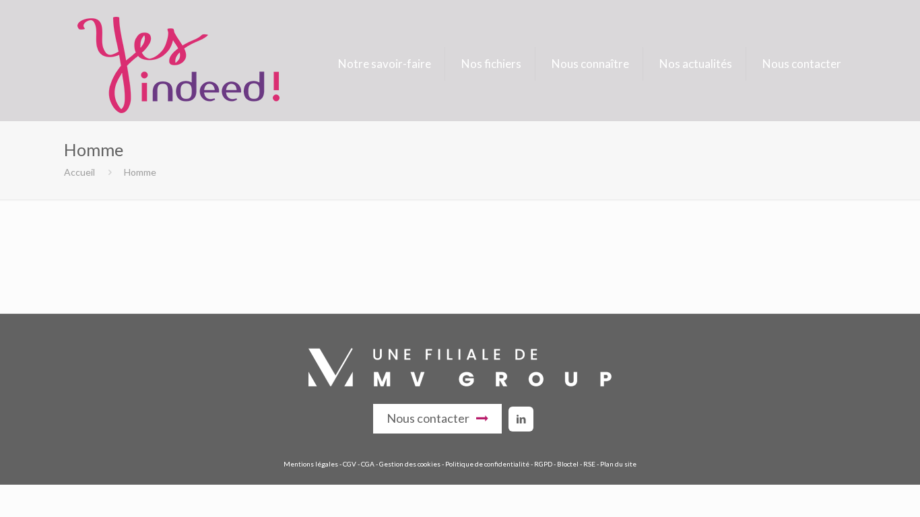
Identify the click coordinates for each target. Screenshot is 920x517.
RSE (589, 464)
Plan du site (618, 464)
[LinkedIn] (521, 419)
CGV (349, 464)
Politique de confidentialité (487, 464)
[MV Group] (460, 382)
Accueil (79, 172)
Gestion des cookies (409, 464)
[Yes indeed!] (178, 64)
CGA (367, 464)
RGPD (543, 464)
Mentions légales (311, 464)
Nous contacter (428, 418)
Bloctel (568, 464)
